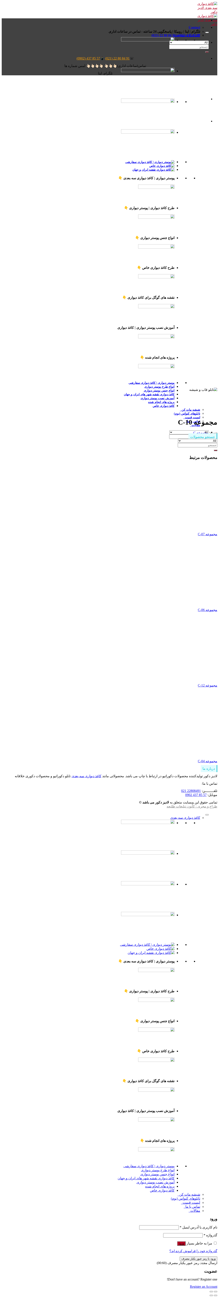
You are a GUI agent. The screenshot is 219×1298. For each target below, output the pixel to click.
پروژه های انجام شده (161, 402)
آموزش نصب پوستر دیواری (158, 398)
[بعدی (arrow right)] (211, 1295)
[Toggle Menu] (207, 32)
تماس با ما (192, 1206)
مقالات (194, 1210)
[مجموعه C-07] (153, 526)
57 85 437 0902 (196, 795)
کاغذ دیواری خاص (164, 405)
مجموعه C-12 (207, 685)
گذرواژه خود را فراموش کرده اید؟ (193, 1251)
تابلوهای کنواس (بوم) (187, 413)
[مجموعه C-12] (153, 678)
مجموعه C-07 (207, 534)
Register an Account (203, 1286)
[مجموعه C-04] (153, 753)
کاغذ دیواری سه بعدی (86, 776)
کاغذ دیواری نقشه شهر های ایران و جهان (149, 394)
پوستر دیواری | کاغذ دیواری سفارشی (149, 1166)
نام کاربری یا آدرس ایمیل (198, 1227)
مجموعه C (200, 433)
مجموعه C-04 (207, 761)
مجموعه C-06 (207, 610)
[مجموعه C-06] (153, 602)
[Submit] (207, 52)
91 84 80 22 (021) (117, 58)
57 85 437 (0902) (88, 58)
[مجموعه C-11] (198, 99)
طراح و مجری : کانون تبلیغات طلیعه (192, 806)
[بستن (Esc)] (215, 1291)
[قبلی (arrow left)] (215, 1295)
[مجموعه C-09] (198, 121)
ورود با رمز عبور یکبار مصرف (198, 1258)
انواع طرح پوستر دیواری (159, 386)
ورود (181, 1243)
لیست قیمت (191, 417)
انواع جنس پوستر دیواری (159, 390)
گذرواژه (210, 1235)
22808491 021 (191, 791)
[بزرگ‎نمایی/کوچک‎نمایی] (211, 1291)
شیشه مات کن (190, 409)
